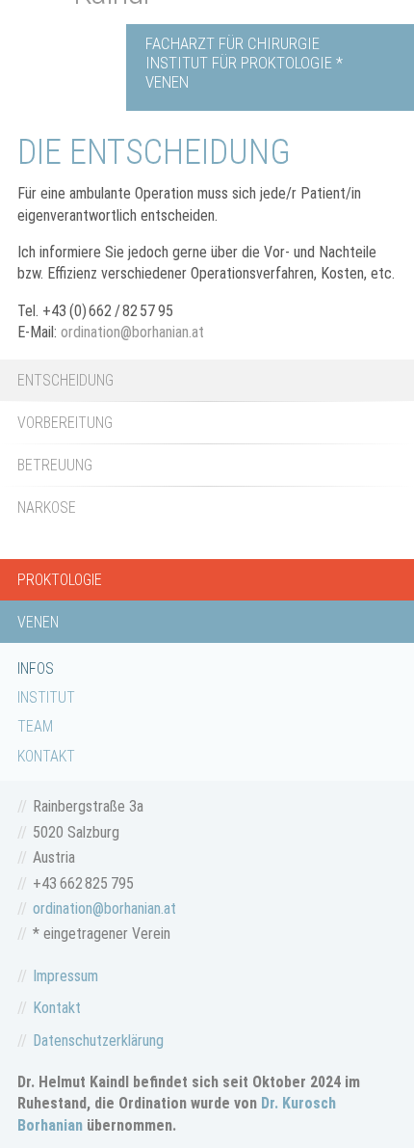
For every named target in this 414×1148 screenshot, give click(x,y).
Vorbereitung (65, 423)
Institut (46, 697)
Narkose (46, 507)
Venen (38, 622)
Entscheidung (65, 380)
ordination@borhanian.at (132, 332)
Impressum (65, 976)
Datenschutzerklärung (98, 1040)
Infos (35, 668)
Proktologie (59, 580)
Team (35, 726)
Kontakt (46, 756)
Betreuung (54, 465)
